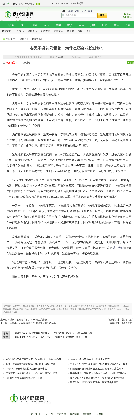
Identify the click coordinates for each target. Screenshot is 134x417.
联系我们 (74, 414)
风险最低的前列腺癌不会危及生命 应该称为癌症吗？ (96, 368)
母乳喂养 (127, 17)
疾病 (70, 11)
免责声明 (61, 414)
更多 (90, 11)
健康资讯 (32, 31)
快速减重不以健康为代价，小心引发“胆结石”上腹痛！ (33, 373)
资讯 (64, 11)
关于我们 (35, 414)
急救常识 (58, 31)
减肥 (69, 25)
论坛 (83, 11)
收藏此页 (113, 319)
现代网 (10, 25)
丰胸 (58, 25)
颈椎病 (127, 13)
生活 (35, 25)
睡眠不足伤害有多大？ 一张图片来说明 (29, 319)
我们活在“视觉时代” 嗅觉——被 (71, 336)
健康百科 (24, 39)
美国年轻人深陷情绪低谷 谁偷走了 (32, 332)
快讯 (23, 25)
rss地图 (100, 414)
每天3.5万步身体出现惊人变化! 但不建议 (26, 368)
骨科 (88, 31)
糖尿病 (70, 31)
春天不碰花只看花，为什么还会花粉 (73, 332)
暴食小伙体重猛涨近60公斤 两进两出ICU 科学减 (30, 364)
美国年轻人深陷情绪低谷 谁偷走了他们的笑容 (33, 323)
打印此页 (127, 319)
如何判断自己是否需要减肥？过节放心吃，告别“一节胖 (33, 359)
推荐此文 (113, 323)
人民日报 (59, 57)
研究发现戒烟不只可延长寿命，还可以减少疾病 (94, 382)
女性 (46, 25)
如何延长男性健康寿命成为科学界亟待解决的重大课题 (97, 377)
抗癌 (80, 31)
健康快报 (6, 31)
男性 (116, 25)
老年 (127, 25)
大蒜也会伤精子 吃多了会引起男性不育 (90, 359)
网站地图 (87, 414)
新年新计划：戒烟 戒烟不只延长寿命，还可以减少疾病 (98, 373)
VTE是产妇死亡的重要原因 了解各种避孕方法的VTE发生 (99, 364)
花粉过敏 (25, 62)
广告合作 (48, 414)
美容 (81, 25)
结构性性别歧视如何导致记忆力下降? (24, 377)
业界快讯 (19, 31)
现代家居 (45, 31)
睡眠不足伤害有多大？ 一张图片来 (32, 336)
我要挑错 (127, 323)
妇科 (77, 11)
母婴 (104, 25)
